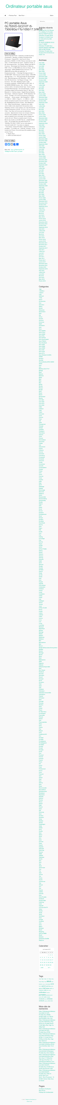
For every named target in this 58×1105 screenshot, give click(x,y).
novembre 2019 (43, 203)
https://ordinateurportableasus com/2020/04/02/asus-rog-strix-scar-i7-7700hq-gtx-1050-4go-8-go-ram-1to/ (47, 1057)
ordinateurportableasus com (46, 1061)
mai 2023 (41, 130)
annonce (41, 320)
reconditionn (42, 789)
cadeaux (41, 408)
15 (48, 960)
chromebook (42, 440)
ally (40, 315)
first (40, 533)
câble (40, 407)
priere (40, 762)
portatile (41, 750)
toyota (40, 879)
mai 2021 (41, 172)
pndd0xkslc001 (43, 734)
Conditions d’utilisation (45, 1089)
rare (40, 784)
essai (40, 516)
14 (46, 960)
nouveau (41, 673)
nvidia (44, 990)
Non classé (42, 670)
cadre (40, 412)
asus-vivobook (43, 343)
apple (40, 324)
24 (52, 962)
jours (40, 606)
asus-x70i (41, 350)
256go (52, 978)
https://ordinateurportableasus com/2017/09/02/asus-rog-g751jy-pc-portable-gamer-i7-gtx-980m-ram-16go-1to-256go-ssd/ (47, 1023)
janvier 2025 (42, 95)
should (41, 822)
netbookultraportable (44, 667)
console (41, 466)
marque (41, 630)
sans (40, 814)
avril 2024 (41, 111)
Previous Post (13, 15)
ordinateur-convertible (45, 692)
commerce (42, 455)
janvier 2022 (42, 158)
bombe (41, 386)
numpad (41, 679)
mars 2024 (41, 113)
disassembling (43, 498)
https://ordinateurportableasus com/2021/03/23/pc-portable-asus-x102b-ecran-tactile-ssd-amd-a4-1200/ (47, 1065)
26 (42, 965)
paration (41, 705)
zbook (40, 935)
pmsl (40, 732)
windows (41, 928)
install (40, 592)
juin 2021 (41, 170)
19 (42, 962)
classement (42, 447)
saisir (40, 809)
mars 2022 (41, 154)
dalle (40, 481)
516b (40, 294)
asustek (41, 360)
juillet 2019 (42, 210)
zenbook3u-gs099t (44, 938)
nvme (40, 680)
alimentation (42, 311)
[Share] (14, 144)
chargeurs (41, 431)
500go (42, 981)
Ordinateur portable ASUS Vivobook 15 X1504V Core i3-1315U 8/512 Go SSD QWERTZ (46, 38)
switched (41, 848)
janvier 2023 (42, 137)
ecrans (41, 511)
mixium (41, 646)
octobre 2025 (42, 80)
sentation (41, 817)
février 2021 (42, 177)
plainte (41, 727)
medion (41, 634)
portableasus (42, 741)
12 (42, 960)
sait (40, 810)
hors (40, 580)
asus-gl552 (42, 334)
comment (41, 453)
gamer (41, 552)
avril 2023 (41, 132)
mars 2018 (41, 237)
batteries (41, 376)
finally (40, 531)
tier (40, 871)
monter (41, 654)
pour (40, 753)
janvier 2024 (42, 116)
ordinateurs (42, 694)
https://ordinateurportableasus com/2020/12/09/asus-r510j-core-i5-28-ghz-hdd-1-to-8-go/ (47, 1045)
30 (50, 965)
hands (40, 576)
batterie (41, 374)
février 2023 (42, 135)
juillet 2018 (42, 231)
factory (41, 525)
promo (40, 770)
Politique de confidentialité (46, 1092)
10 (52, 957)
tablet (40, 854)
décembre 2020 (43, 180)
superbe (41, 847)
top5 (40, 873)
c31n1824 (41, 402)
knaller (41, 611)
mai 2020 (41, 192)
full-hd (41, 542)
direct (40, 495)
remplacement (43, 791)
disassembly (42, 500)
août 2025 (41, 83)
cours (40, 474)
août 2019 (41, 208)
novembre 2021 (43, 161)
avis (40, 367)
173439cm (41, 291)
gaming (41, 557)
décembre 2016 (43, 263)
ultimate (41, 893)
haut (40, 578)
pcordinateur (42, 713)
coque (40, 471)
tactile (40, 859)
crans (40, 478)
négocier (41, 663)
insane (40, 590)
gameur (41, 556)
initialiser (41, 589)
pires (40, 725)
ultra (40, 895)
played (41, 731)
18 (40, 962)
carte (40, 415)
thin (40, 869)
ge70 (40, 563)
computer (41, 459)
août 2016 (41, 270)
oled (40, 684)
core (40, 473)
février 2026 (42, 73)
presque (41, 758)
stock (40, 836)
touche (41, 874)
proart (40, 765)
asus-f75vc (42, 332)
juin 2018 (41, 232)
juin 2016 (41, 274)
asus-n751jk (42, 337)
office (48, 990)
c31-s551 (41, 400)
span (40, 833)
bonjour (41, 388)
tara (40, 860)
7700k (40, 298)
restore (41, 798)
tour (40, 876)
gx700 (40, 575)
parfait (40, 708)
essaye (41, 518)
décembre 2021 (43, 160)
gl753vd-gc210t (18, 149)
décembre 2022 (43, 139)
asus (12, 149)
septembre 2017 (43, 248)
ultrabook (41, 899)
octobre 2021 (42, 163)
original (41, 696)
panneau (41, 703)
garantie (41, 559)
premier (41, 757)
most (40, 658)
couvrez (41, 476)
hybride (41, 583)
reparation (42, 795)
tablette (41, 855)
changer (41, 426)
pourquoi (41, 755)
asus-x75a (42, 351)
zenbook (41, 937)
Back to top (29, 1101)
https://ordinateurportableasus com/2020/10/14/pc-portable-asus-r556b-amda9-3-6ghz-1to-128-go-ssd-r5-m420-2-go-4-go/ (47, 1014)
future (40, 544)
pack (40, 699)
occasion (41, 682)
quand (40, 777)
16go (42, 979)
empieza (41, 512)
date (40, 483)
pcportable (42, 715)
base (40, 372)
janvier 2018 (42, 241)
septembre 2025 (43, 82)
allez (40, 313)
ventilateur (41, 916)
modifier (41, 649)
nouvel (41, 677)
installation (42, 594)
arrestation (42, 325)
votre (40, 925)
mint (40, 644)
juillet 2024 (42, 106)
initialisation (42, 587)
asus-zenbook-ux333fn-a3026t (45, 355)
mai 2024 (41, 109)
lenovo (41, 618)
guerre (41, 571)
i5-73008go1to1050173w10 (14, 150)
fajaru (40, 528)
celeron (44, 984)
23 (50, 962)
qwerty (41, 782)
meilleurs (41, 639)
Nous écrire (42, 1090)
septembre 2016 (43, 269)
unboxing (41, 902)
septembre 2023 (43, 123)
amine (40, 317)
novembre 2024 (43, 99)
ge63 (40, 561)
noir (53, 988)
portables (41, 744)
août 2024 (41, 104)
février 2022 (42, 156)
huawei (41, 582)
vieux (40, 918)
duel (40, 505)
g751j (40, 547)
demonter (41, 492)
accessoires (42, 301)
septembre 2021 (43, 165)
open (40, 686)
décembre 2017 (43, 243)
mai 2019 (41, 213)
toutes (40, 878)
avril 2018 (41, 236)
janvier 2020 (42, 199)
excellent (41, 521)
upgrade (41, 905)
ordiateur (41, 689)
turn (40, 886)
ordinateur (41, 691)
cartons (41, 417)
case (40, 419)
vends (40, 912)
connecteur (42, 464)
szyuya (41, 852)
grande (41, 568)
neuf (40, 668)
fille (40, 530)
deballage (41, 486)
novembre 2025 (43, 78)
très (40, 883)
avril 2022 (41, 153)
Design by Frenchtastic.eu (31, 1099)
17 (52, 960)
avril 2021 (41, 173)
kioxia (40, 609)
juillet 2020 (42, 189)
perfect (41, 718)
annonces (41, 322)
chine (40, 436)
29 (48, 965)
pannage (41, 701)
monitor (41, 651)
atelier (40, 363)
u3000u (41, 892)
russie (41, 807)
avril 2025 (41, 90)
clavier (41, 448)
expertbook (42, 523)
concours (41, 460)
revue (40, 802)
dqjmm (41, 504)
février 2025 (42, 94)
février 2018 (42, 239)
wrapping (41, 931)
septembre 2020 (43, 186)
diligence (41, 493)
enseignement (42, 514)
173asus (41, 292)
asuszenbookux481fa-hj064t (46, 362)
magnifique (42, 628)
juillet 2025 (42, 85)
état (52, 1001)
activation (41, 305)
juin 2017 (41, 253)
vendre (41, 911)
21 (46, 962)
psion (40, 772)
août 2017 (41, 250)
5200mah (41, 296)
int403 (40, 595)
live (40, 621)
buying (41, 398)
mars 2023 (41, 134)
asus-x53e (42, 344)
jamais (41, 604)
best (40, 379)
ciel (40, 445)
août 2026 (41, 63)
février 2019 (42, 218)
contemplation (42, 467)
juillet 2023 (42, 127)
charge (41, 428)
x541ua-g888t (42, 933)
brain (40, 391)
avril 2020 (41, 194)
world (40, 930)
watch (40, 926)
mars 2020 (41, 196)
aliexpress (41, 310)
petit (40, 720)
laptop (40, 613)
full (41, 986)
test (40, 864)
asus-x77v (42, 353)
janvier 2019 (42, 220)
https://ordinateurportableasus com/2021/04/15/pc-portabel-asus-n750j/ (47, 1030)
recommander (43, 788)
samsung (41, 812)
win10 (46, 999)
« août (41, 967)
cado (40, 410)
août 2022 (41, 146)
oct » (49, 967)
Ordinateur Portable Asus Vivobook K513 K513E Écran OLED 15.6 (46, 52)
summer (41, 841)
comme (41, 452)
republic (41, 796)
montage (41, 653)
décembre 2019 (43, 201)
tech (40, 862)
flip (39, 986)
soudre (41, 831)
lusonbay (41, 625)
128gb (45, 978)
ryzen (40, 997)
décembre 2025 (43, 76)
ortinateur (41, 698)
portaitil (41, 746)
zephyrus (41, 940)
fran (40, 540)
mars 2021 (41, 175)
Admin (51, 15)
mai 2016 (41, 276)
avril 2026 (41, 69)
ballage (41, 370)
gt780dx (41, 570)
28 (46, 965)
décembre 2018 (43, 222)
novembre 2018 (43, 224)
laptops (41, 615)
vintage (41, 919)
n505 (40, 661)
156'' (47, 978)
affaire (40, 306)
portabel (41, 737)
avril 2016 (41, 277)
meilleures (41, 637)
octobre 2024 (42, 101)
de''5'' (40, 485)
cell (40, 421)
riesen (41, 803)
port (40, 736)
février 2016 (42, 281)
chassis (41, 434)
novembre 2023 (43, 120)
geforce (40, 988)
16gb (40, 289)
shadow (41, 821)
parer (40, 706)
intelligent (41, 601)
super (40, 843)
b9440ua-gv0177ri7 (44, 369)
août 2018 (41, 229)
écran (49, 1001)
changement (42, 424)
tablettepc (41, 857)
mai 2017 (41, 255)
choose (41, 438)
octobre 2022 (42, 142)
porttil (40, 751)
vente (40, 914)
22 (48, 962)
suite (40, 840)
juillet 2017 (42, 251)
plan (40, 729)
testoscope (42, 867)
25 (40, 965)
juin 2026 (41, 66)
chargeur (41, 429)
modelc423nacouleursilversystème (48, 647)
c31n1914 (41, 403)
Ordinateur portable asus (29, 6)
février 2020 (42, 198)
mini (40, 640)
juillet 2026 (42, 64)
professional (42, 769)
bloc (40, 383)
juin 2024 (41, 108)
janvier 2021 (42, 179)
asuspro (41, 358)
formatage (42, 538)
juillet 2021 (42, 168)
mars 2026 (41, 71)
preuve (41, 760)
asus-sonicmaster (44, 339)
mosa (40, 656)
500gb (40, 981)
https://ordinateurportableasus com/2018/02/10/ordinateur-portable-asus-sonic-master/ (47, 1051)
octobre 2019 (42, 205)
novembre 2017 (43, 244)
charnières (42, 433)
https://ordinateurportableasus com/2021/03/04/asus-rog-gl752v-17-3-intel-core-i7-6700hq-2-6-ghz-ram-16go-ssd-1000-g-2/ (47, 1037)
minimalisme (42, 642)
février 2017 (42, 260)
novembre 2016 (43, 265)
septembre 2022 (43, 144)
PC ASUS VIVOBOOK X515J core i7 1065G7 (46, 43)
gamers (41, 554)
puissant (41, 774)
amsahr (41, 318)
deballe (41, 488)
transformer (42, 881)
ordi (40, 687)
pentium (48, 992)
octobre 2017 (42, 246)
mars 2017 (41, 258)
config (40, 462)
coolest (41, 469)
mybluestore (42, 660)
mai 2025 (41, 89)
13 (44, 960)
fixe (40, 535)
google (41, 566)
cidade (41, 443)
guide (40, 573)
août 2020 (41, 187)
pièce (40, 724)
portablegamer (43, 743)
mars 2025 (41, 92)
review (41, 800)
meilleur (41, 635)
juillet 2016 (42, 272)
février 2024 (42, 114)
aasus (40, 299)
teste (40, 866)
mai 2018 (41, 234)
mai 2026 (41, 68)
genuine (41, 564)
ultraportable (42, 900)
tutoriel (41, 890)
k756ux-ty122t (43, 608)
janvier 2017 (42, 262)
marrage (41, 632)
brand (40, 393)
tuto (40, 888)
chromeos (41, 441)
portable (20, 151)
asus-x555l (42, 348)
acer (40, 303)
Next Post (21, 15)
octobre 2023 (42, 121)
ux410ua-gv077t (43, 907)
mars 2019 (41, 217)
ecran (40, 509)
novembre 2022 (43, 140)
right (40, 805)
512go (45, 981)
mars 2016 (41, 279)
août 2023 (41, 125)
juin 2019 (41, 211)
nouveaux (41, 675)
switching (41, 850)
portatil (41, 748)
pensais (41, 717)
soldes (41, 828)
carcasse (41, 414)
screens (41, 815)
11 (40, 960)
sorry (40, 829)
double (41, 502)
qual (40, 776)
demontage (42, 490)
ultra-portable (42, 897)
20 (44, 962)
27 (44, 965)
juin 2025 (41, 87)
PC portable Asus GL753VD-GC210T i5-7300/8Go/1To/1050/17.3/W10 (23, 26)
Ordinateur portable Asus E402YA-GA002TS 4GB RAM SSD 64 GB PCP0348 (46, 47)
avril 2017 (41, 256)
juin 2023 (41, 128)
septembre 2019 (43, 206)
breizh (40, 395)
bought (41, 389)
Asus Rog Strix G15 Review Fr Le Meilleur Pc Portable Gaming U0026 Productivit (46, 32)
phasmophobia (43, 722)
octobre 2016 (42, 267)
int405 (40, 597)
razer (40, 786)
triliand (41, 885)
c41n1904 (41, 405)
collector (41, 450)
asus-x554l (42, 346)
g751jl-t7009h (43, 549)
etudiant (41, 519)
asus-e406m (42, 331)
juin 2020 (41, 191)
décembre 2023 (43, 118)
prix (40, 763)
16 (50, 960)
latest (40, 616)
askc (40, 327)
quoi (40, 781)
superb (41, 845)
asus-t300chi (42, 341)
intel (40, 599)
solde (40, 826)
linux (40, 620)
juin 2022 (41, 149)
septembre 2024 (43, 102)
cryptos (41, 479)
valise (40, 909)
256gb (50, 978)
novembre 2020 (43, 182)
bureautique (42, 396)
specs (40, 834)
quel (40, 779)
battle (40, 377)
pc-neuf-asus (42, 712)
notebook (41, 672)
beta (40, 381)
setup (40, 819)
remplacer (42, 793)
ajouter (41, 308)
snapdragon (42, 824)
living (40, 623)
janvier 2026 (42, 75)
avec (40, 365)
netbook (41, 665)
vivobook (41, 921)
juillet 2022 (42, 147)
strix (40, 838)
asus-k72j (41, 336)
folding (41, 537)
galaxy (41, 550)
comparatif (42, 457)
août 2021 (41, 166)
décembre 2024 (43, 97)
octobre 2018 (42, 225)
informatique (42, 585)
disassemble (42, 497)
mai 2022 (41, 151)
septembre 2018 (43, 227)
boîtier (40, 384)
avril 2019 (41, 215)
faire (40, 526)
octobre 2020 (42, 184)
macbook (41, 627)
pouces (48, 995)
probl (40, 767)
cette (40, 422)
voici (40, 923)
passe (40, 710)
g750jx (41, 545)
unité (40, 904)
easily (40, 507)
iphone (40, 602)
